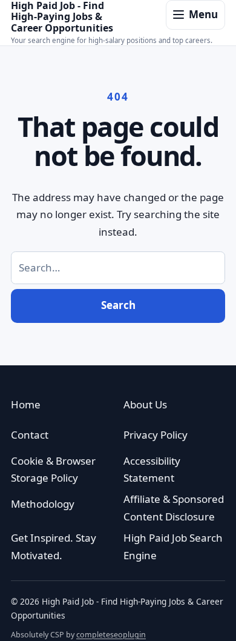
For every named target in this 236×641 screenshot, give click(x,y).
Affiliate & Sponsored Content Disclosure (173, 507)
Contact (29, 435)
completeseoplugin (111, 634)
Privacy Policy (155, 435)
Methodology (42, 504)
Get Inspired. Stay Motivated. (53, 546)
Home (26, 404)
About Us (145, 404)
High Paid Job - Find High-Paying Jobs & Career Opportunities (62, 16)
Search (118, 305)
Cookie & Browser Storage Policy (53, 469)
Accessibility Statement (151, 469)
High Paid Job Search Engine (173, 546)
